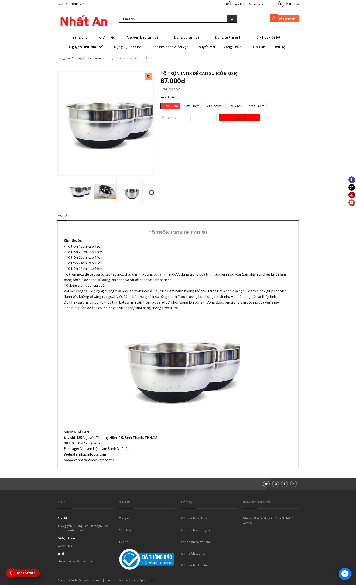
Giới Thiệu (107, 37)
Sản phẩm (125, 530)
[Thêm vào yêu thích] (148, 76)
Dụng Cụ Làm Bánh (189, 37)
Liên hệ (123, 542)
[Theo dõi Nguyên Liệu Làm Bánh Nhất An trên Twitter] (266, 484)
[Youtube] (293, 484)
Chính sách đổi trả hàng (195, 542)
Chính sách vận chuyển (195, 530)
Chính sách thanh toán (195, 518)
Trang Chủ (79, 37)
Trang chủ (125, 518)
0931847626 (292, 3)
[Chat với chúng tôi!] (345, 574)
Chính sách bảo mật (193, 553)
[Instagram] (275, 484)
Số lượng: (168, 118)
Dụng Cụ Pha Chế (128, 46)
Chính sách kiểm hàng (194, 565)
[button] (151, 192)
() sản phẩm (287, 18)
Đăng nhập (78, 3)
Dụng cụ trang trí (229, 37)
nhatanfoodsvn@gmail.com (248, 3)
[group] (105, 123)
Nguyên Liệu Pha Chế (86, 46)
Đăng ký (62, 3)
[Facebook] (284, 484)
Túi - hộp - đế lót (267, 37)
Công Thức (233, 46)
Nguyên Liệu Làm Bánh (145, 37)
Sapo (151, 580)
